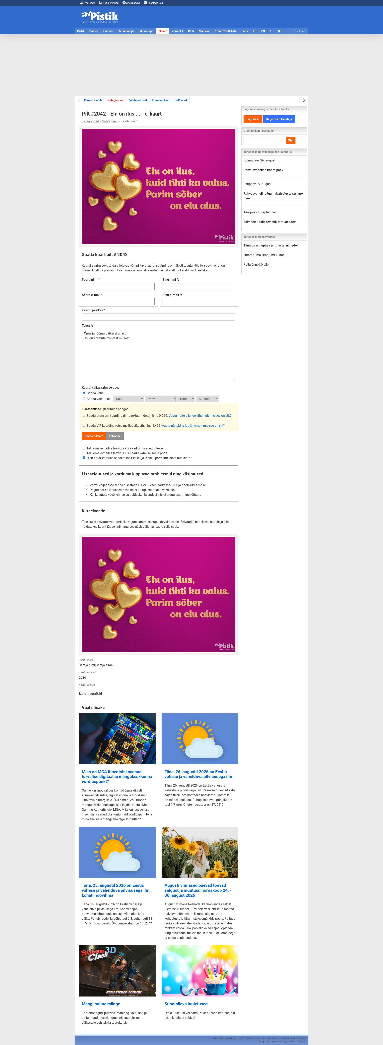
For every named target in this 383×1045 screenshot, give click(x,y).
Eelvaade (115, 436)
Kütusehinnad (110, 2)
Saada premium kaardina (104, 416)
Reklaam (300, 1041)
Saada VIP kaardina (100, 426)
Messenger (146, 31)
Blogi (261, 1041)
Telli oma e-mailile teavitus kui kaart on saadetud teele (124, 448)
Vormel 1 (177, 31)
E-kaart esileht (93, 100)
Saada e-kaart (94, 436)
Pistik (80, 31)
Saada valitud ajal (99, 399)
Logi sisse (253, 119)
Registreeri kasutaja (279, 119)
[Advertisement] (191, 65)
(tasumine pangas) (106, 409)
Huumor (108, 31)
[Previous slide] (79, 100)
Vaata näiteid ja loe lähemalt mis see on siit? (200, 416)
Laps (245, 31)
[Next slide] (303, 100)
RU (254, 31)
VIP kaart (181, 100)
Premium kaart (161, 100)
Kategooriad (115, 100)
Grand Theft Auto (226, 31)
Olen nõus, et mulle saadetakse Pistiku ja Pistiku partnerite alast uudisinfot (139, 458)
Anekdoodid (133, 2)
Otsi (290, 140)
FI (271, 31)
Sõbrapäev (109, 121)
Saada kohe (95, 393)
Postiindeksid (155, 2)
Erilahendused (137, 100)
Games (93, 31)
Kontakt (290, 1041)
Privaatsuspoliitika (275, 1041)
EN (263, 31)
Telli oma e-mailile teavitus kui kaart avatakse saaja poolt (126, 453)
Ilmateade (89, 2)
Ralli (191, 31)
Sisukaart (300, 31)
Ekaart (163, 31)
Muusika (204, 31)
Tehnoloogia (126, 31)
